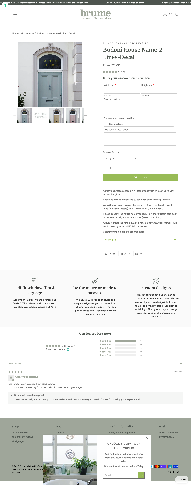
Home (15, 33)
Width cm (109, 85)
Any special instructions (117, 129)
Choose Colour (111, 152)
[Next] (86, 115)
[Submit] (141, 475)
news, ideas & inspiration (121, 432)
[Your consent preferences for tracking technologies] (5, 5)
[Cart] (176, 14)
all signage (18, 441)
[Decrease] (105, 168)
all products (27, 33)
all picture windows (22, 436)
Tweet (111, 254)
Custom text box (113, 99)
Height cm (147, 85)
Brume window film (29, 466)
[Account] (165, 14)
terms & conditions (168, 432)
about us (61, 432)
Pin (140, 254)
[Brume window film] (95, 14)
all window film (20, 432)
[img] (15, 372)
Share (127, 254)
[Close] (147, 438)
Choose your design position (119, 118)
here (142, 231)
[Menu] (15, 14)
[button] (170, 14)
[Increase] (116, 168)
